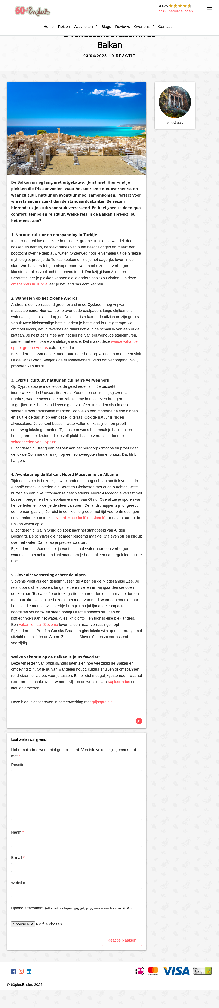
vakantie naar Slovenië (38, 624)
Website (18, 883)
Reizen (64, 26)
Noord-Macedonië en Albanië (80, 518)
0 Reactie (124, 56)
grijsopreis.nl (102, 702)
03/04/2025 (95, 56)
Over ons (142, 26)
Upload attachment (71, 908)
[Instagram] (21, 972)
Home (48, 26)
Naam (17, 832)
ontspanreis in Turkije (29, 284)
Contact (165, 26)
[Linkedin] (29, 972)
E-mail (18, 857)
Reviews (122, 26)
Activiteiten (83, 26)
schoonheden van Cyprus (33, 442)
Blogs (106, 26)
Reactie (17, 765)
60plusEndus (119, 682)
